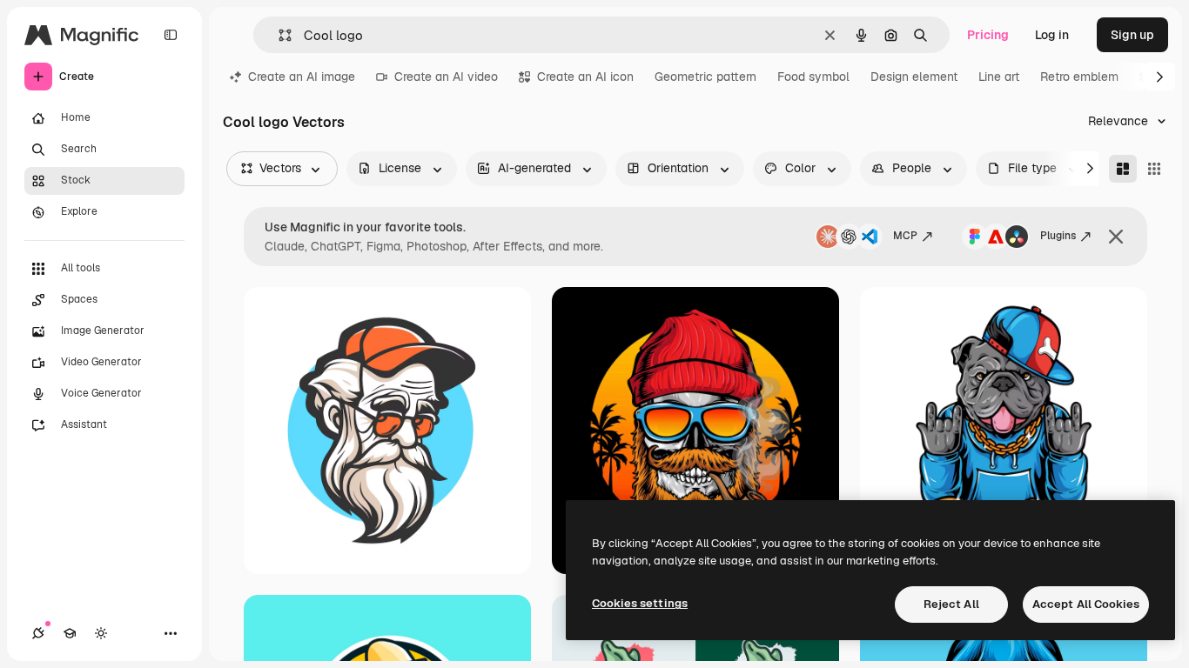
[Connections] (38, 633)
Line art (998, 76)
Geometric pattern (705, 76)
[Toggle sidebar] (171, 35)
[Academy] (70, 633)
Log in (1052, 35)
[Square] (1154, 169)
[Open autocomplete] (278, 35)
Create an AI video (446, 76)
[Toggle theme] (101, 633)
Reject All (951, 604)
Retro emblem (1079, 76)
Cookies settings (640, 603)
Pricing (988, 35)
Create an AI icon (585, 76)
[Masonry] (1123, 169)
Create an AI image (301, 76)
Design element (913, 76)
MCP (905, 236)
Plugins (1058, 236)
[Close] (1115, 236)
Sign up (1132, 35)
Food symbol (813, 76)
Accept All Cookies (1085, 604)
